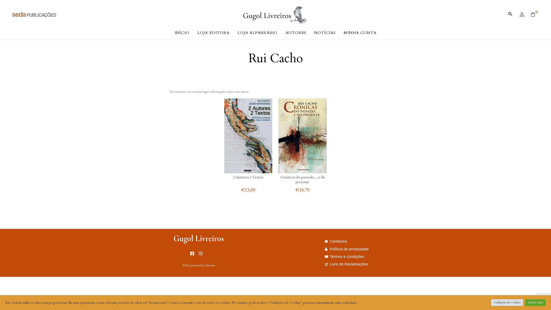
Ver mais (248, 164)
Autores (295, 33)
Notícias (325, 33)
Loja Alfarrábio (257, 33)
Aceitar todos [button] (535, 302)
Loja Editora (213, 33)
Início (182, 33)
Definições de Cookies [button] (507, 302)
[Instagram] (203, 255)
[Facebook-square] (194, 255)
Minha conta (360, 33)
